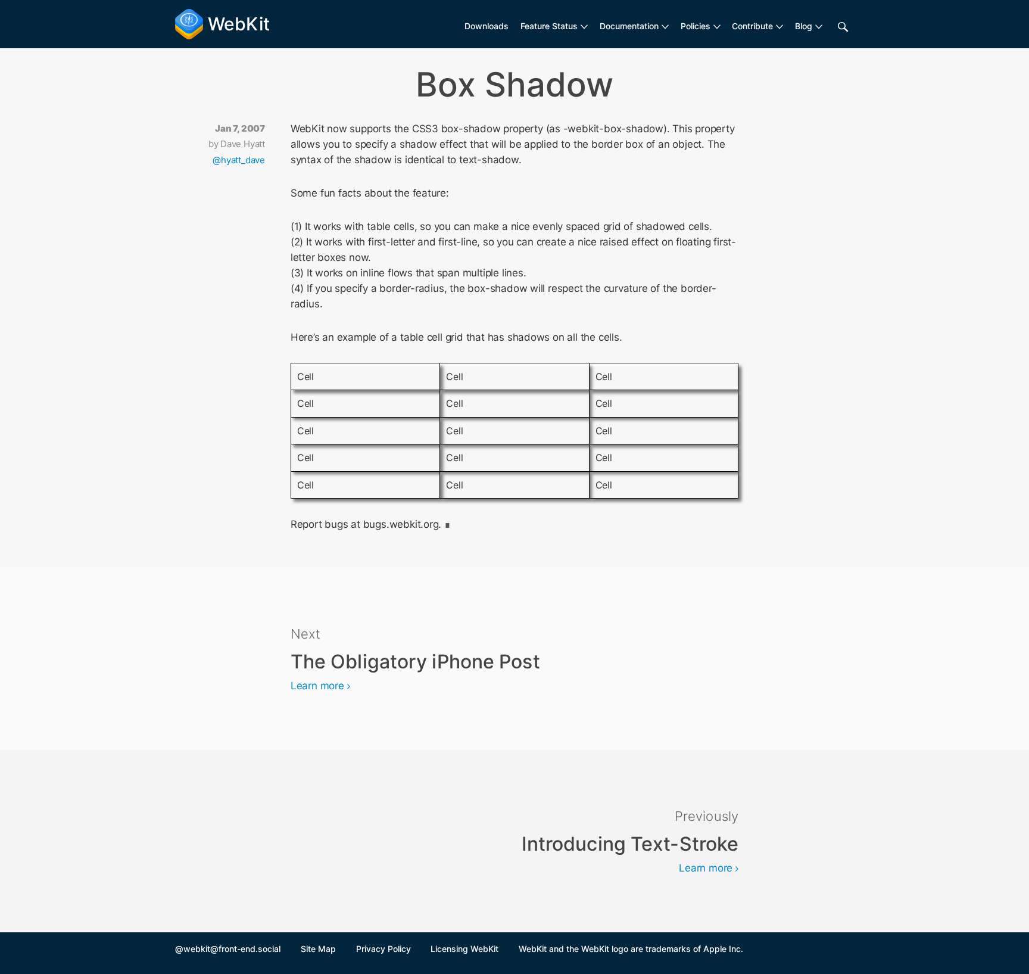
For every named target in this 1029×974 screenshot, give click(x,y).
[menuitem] (554, 26)
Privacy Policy (383, 949)
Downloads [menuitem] (486, 26)
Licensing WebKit (464, 949)
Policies (695, 26)
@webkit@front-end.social (227, 949)
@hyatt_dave (239, 160)
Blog (803, 26)
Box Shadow (514, 84)
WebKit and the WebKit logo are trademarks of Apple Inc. (631, 949)
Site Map (318, 949)
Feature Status (549, 26)
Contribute (752, 26)
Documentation (629, 26)
